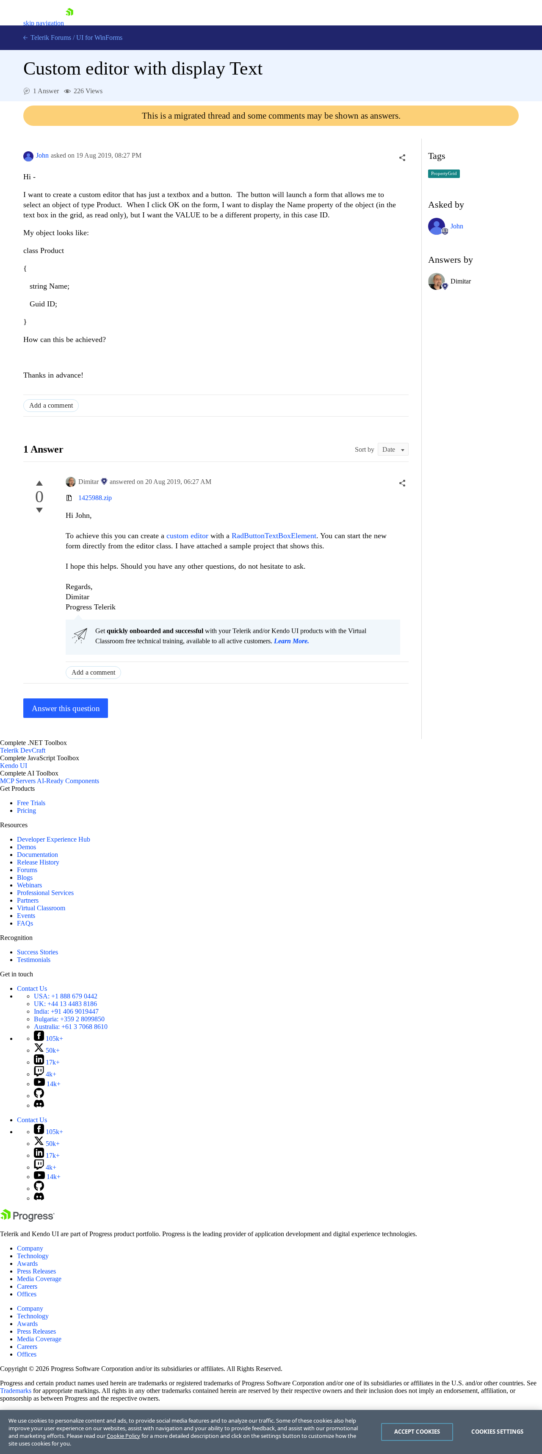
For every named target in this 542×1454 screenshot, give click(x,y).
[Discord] (39, 1105)
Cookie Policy (123, 1436)
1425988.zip (95, 497)
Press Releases (36, 1271)
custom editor (187, 535)
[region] (271, 1432)
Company (30, 1248)
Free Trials (31, 802)
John (42, 155)
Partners (28, 900)
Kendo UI (13, 765)
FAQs (25, 923)
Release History (38, 862)
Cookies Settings (497, 1431)
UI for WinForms (99, 37)
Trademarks (15, 1390)
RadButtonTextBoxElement (274, 535)
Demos (26, 847)
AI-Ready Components (68, 780)
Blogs (25, 877)
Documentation (37, 854)
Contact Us (32, 988)
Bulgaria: (69, 1019)
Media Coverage (39, 1278)
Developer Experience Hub (53, 839)
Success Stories (37, 952)
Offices (26, 1294)
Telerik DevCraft (22, 750)
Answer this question (66, 708)
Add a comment (51, 405)
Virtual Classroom (41, 908)
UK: (65, 1003)
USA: (65, 996)
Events (26, 915)
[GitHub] (39, 1095)
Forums (27, 869)
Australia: (71, 1026)
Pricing (26, 810)
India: (66, 1011)
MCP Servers (18, 780)
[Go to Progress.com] (27, 1219)
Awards (27, 1263)
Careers (27, 1286)
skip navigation (43, 23)
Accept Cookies (417, 1431)
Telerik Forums (50, 37)
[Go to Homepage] (69, 23)
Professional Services (45, 892)
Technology (33, 1255)
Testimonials (33, 959)
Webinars (29, 885)
